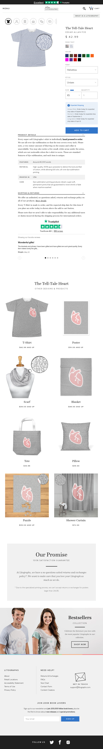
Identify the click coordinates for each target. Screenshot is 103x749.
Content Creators (48, 690)
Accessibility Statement (13, 683)
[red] (75, 60)
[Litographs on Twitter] (51, 742)
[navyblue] (67, 56)
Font (67, 64)
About (6, 676)
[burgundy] (75, 56)
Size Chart (45, 683)
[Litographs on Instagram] (68, 742)
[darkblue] (80, 56)
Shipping (28, 193)
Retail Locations (11, 679)
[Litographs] (51, 8)
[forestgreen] (84, 56)
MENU (6, 8)
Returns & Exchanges (49, 676)
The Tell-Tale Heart (79, 28)
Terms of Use (9, 686)
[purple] (71, 60)
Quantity (85, 90)
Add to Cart (81, 130)
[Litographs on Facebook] (59, 742)
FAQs (43, 679)
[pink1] (67, 60)
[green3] (88, 56)
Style (68, 77)
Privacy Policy (10, 690)
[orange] (92, 56)
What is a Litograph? (86, 16)
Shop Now (80, 644)
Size (67, 90)
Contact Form (46, 686)
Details (27, 135)
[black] (79, 60)
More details (41, 201)
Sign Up (70, 719)
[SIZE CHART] (72, 90)
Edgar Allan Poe (75, 32)
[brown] (71, 56)
